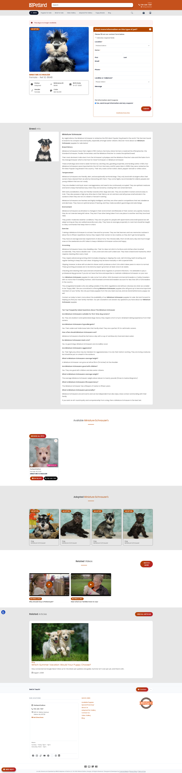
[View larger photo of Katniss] (56, 440)
